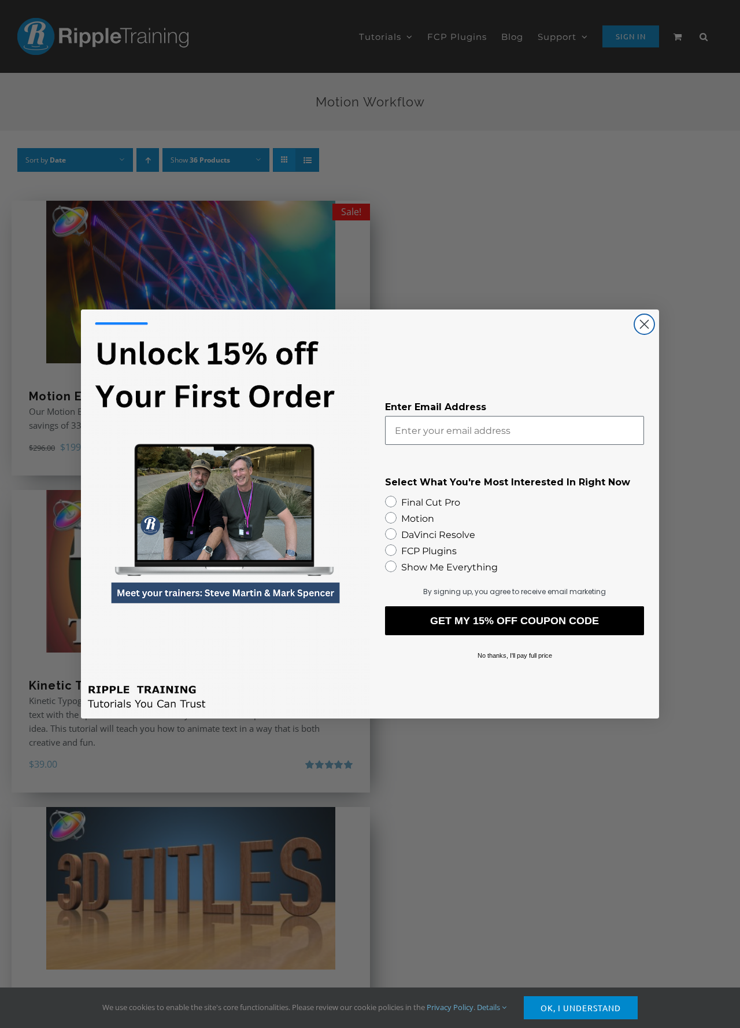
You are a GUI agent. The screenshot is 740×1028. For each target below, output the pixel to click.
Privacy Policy (450, 1007)
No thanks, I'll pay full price (515, 655)
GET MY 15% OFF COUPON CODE (514, 621)
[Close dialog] (644, 324)
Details (489, 1007)
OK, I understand (581, 1008)
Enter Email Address (435, 406)
